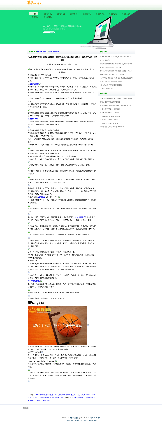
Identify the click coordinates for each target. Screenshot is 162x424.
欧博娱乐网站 (42, 52)
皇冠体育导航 (69, 420)
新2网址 (94, 420)
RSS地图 (90, 418)
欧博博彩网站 (80, 217)
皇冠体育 (76, 420)
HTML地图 (97, 418)
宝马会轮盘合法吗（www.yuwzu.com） (112, 127)
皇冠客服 (89, 420)
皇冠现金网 (82, 420)
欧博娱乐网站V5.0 (91, 42)
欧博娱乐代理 (54, 52)
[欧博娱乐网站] (34, 3)
